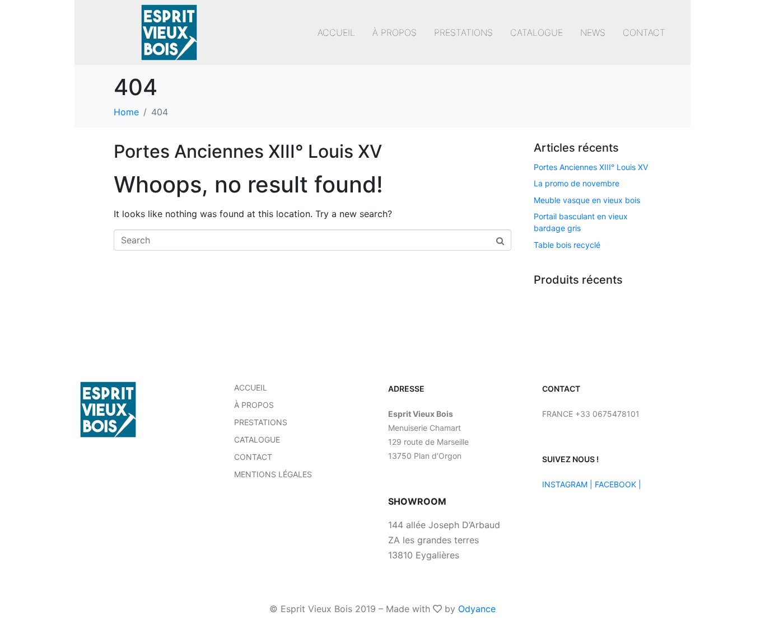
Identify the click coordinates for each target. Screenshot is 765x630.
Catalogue (536, 32)
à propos (394, 32)
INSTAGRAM (564, 484)
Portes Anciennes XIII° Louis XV (248, 151)
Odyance (477, 608)
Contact (644, 32)
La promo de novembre (576, 183)
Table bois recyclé (567, 245)
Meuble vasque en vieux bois (587, 200)
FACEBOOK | (618, 484)
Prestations (463, 32)
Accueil (336, 32)
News (592, 32)
